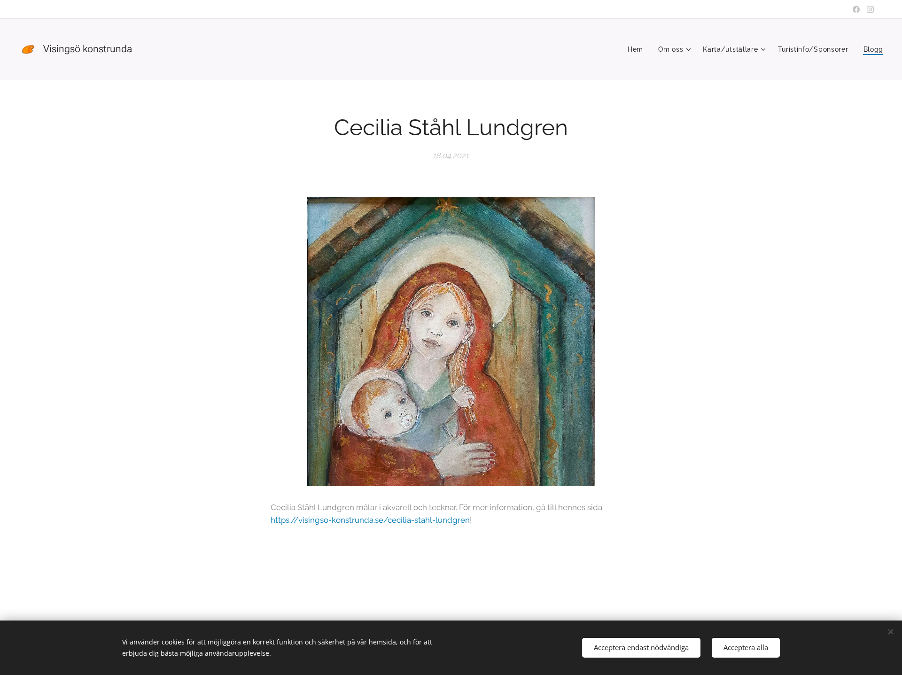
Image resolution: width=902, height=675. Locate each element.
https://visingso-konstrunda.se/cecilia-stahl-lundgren (370, 520)
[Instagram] (870, 9)
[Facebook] (856, 9)
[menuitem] (638, 49)
